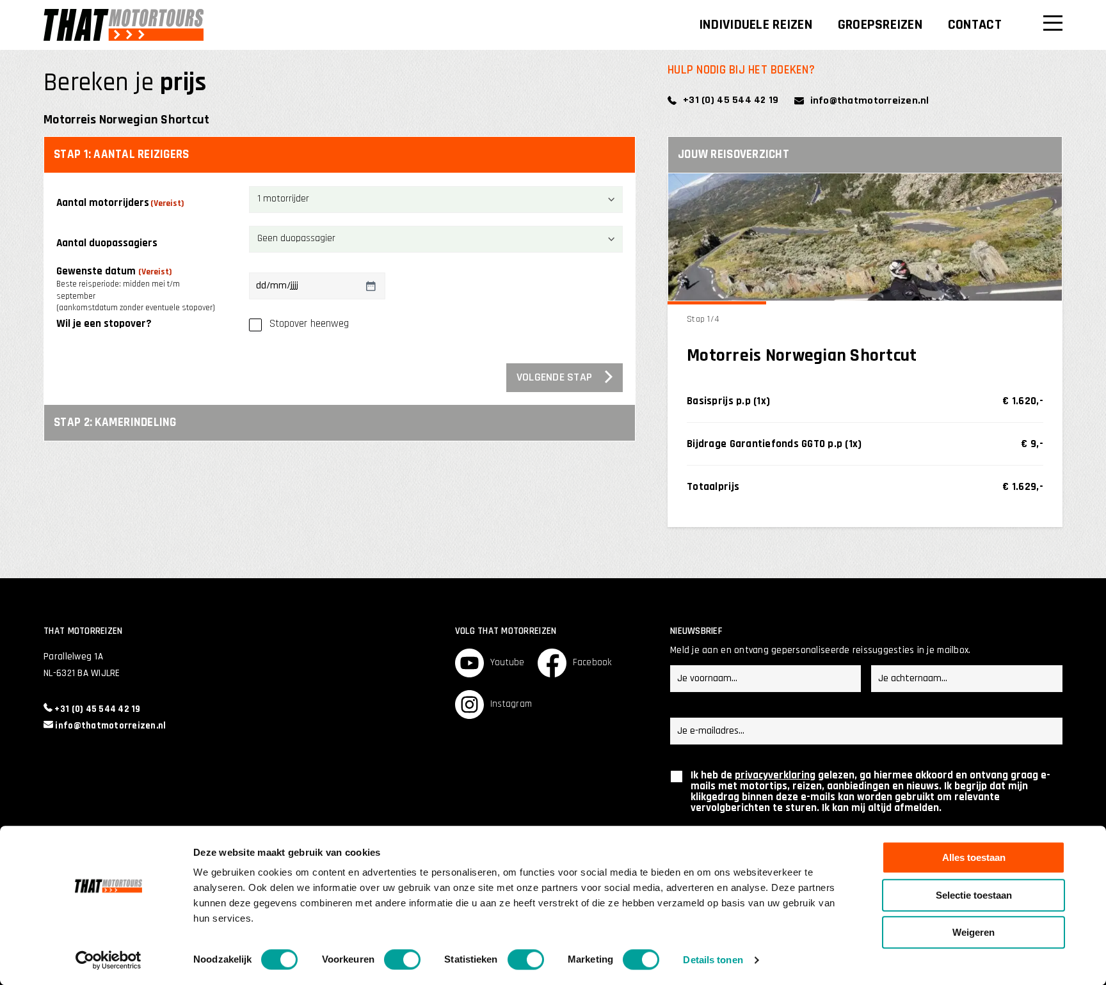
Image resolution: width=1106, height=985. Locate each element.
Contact (975, 25)
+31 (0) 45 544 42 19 (730, 100)
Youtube (507, 662)
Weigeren (973, 932)
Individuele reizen (755, 25)
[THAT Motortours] (124, 25)
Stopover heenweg (309, 324)
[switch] (402, 959)
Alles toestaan (974, 857)
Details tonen (712, 959)
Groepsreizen (880, 25)
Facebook (592, 662)
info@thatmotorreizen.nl (869, 100)
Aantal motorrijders (120, 203)
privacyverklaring (775, 775)
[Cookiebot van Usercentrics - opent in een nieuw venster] (108, 960)
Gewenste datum (135, 288)
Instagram (511, 704)
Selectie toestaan (974, 895)
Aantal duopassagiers (106, 243)
